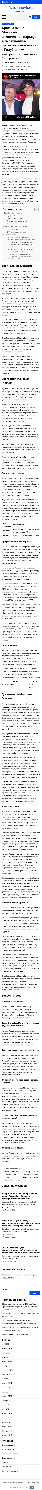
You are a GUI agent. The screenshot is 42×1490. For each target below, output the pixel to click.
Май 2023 (5, 1409)
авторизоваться (8, 1277)
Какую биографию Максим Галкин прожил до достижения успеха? (23, 241)
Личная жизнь (14, 224)
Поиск (4, 1289)
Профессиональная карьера (18, 221)
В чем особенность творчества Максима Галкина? (22, 250)
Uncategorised (8, 24)
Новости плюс (7, 1466)
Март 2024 (6, 1387)
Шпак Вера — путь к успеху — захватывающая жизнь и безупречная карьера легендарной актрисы (21, 1223)
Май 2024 (5, 1379)
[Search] (30, 17)
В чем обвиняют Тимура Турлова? (15, 1334)
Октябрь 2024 (7, 1366)
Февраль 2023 (7, 1418)
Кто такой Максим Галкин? (21, 237)
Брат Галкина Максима (13, 213)
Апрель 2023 (7, 1413)
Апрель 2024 (7, 1383)
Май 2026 (5, 1344)
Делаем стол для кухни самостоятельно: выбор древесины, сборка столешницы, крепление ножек (21, 1250)
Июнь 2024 (6, 1374)
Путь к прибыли (21, 7)
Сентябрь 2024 (7, 1370)
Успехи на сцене (14, 229)
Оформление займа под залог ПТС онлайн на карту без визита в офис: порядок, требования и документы (20, 1306)
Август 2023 (6, 1405)
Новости (5, 1462)
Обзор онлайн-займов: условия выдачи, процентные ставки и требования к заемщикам (19, 1321)
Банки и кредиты (8, 1449)
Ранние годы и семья (15, 218)
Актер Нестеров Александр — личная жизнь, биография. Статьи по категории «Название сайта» (20, 1196)
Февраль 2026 (7, 1357)
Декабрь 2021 (7, 1435)
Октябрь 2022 (7, 1431)
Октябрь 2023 (7, 1400)
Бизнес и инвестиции (10, 1453)
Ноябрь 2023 (7, 1396)
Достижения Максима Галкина (16, 226)
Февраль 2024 (7, 1392)
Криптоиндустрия (8, 1458)
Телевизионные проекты (17, 232)
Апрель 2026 (7, 1348)
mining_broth (9, 62)
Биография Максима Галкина (16, 216)
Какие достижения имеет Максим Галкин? (23, 245)
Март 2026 (6, 1353)
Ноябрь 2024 (7, 1361)
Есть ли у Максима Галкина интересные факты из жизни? (22, 255)
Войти (36, 17)
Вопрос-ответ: (10, 234)
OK (32, 1487)
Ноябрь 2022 (7, 1426)
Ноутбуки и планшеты (10, 1471)
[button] (35, 210)
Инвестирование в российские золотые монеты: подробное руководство (20, 1328)
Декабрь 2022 (7, 1422)
